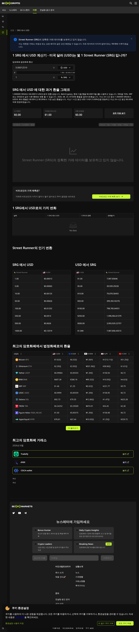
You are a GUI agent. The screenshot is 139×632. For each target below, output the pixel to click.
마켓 (35, 10)
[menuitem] (3, 16)
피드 (4, 10)
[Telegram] (25, 513)
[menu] (3, 24)
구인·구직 (59, 603)
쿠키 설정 (90, 628)
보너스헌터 (25, 10)
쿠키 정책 (19, 617)
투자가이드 (80, 585)
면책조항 (79, 628)
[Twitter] (13, 513)
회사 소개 (59, 572)
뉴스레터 (13, 10)
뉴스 (77, 572)
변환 (12, 30)
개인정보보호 (68, 628)
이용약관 (56, 628)
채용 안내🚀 (60, 577)
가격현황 (79, 577)
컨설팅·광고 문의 (47, 10)
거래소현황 (80, 581)
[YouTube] (19, 513)
